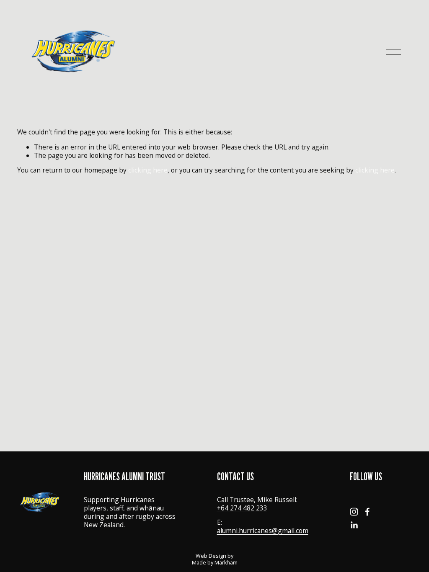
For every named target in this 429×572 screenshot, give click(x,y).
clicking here (148, 170)
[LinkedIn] (354, 525)
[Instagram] (354, 512)
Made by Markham (215, 562)
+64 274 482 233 (242, 508)
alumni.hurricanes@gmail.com (262, 530)
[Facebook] (367, 512)
